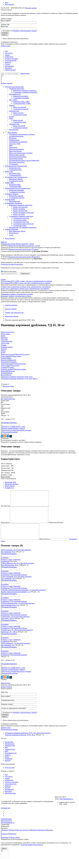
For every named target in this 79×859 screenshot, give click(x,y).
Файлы (3, 373)
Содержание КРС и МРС (22, 103)
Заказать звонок (31, 8)
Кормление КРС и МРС (21, 102)
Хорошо (4, 848)
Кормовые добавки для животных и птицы (16, 296)
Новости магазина (9, 271)
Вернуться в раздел (7, 354)
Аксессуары (5, 365)
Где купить (9, 53)
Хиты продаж (10, 238)
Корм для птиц (18, 113)
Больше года (9, 488)
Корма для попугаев (20, 211)
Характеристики (6, 364)
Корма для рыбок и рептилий (23, 212)
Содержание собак (19, 225)
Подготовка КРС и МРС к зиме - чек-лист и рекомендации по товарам (25, 283)
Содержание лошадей (20, 109)
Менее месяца (10, 486)
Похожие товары (7, 369)
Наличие (4, 371)
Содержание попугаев (21, 222)
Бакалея (7, 760)
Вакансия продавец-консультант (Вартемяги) (24, 257)
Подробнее (5, 557)
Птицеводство (10, 745)
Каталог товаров (6, 83)
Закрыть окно (5, 46)
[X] (10, 436)
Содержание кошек (20, 220)
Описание (4, 362)
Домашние (8, 758)
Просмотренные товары (9, 729)
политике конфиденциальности (32, 845)
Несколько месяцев (11, 484)
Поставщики (9, 66)
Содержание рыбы (19, 122)
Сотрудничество (10, 60)
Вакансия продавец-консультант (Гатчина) (23, 249)
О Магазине (9, 57)
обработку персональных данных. (25, 31)
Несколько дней (10, 482)
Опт (6, 51)
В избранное (5, 561)
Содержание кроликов (21, 98)
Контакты (8, 68)
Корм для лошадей (19, 107)
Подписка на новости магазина (12, 264)
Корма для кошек (19, 209)
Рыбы (7, 757)
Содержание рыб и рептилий (23, 224)
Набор (3, 358)
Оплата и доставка (11, 58)
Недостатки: (5, 522)
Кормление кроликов (20, 96)
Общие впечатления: (56, 522)
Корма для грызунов (20, 207)
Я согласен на (20, 31)
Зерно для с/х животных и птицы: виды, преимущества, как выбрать (25, 288)
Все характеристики (8, 399)
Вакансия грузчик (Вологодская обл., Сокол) (24, 246)
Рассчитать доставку (24, 430)
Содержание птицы (20, 115)
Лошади (8, 755)
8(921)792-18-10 (6, 821)
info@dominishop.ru (66, 799)
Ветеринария (9, 744)
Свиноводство (10, 749)
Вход (6, 2)
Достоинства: (5, 506)
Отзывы (3, 367)
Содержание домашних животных (25, 92)
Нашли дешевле (19, 428)
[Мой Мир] (8, 436)
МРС (6, 751)
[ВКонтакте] (2, 436)
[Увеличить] (17, 377)
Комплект (4, 360)
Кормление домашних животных (24, 90)
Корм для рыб (18, 120)
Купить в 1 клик (19, 426)
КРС (6, 747)
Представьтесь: (45, 539)
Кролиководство (11, 753)
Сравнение (16, 559)
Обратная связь (10, 70)
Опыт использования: (8, 478)
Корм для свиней (19, 126)
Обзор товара (5, 356)
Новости (8, 62)
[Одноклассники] (5, 436)
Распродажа (9, 742)
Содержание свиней (20, 128)
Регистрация (9, 4)
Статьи (7, 64)
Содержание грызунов (21, 218)
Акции (7, 55)
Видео (3, 375)
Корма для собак (19, 214)
